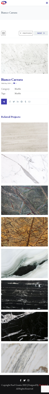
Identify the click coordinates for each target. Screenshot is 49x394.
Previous (27, 33)
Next (39, 33)
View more (24, 137)
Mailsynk (43, 385)
